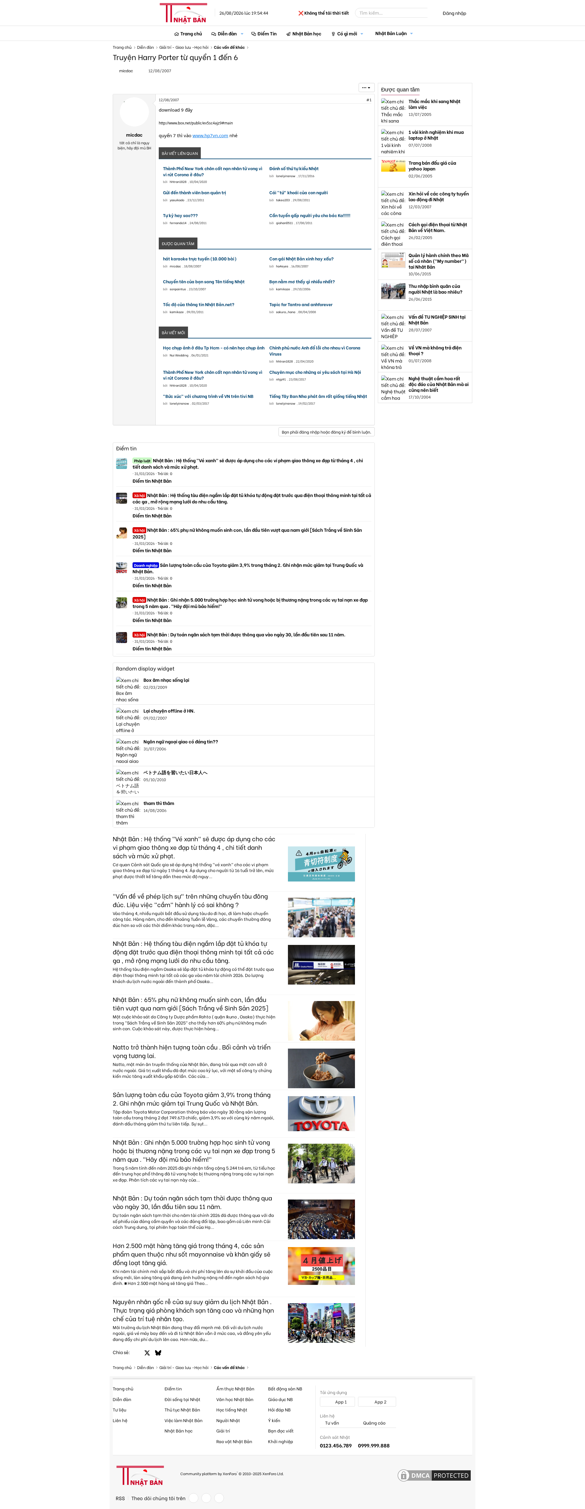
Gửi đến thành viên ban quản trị (194, 192)
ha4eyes (282, 266)
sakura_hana (285, 311)
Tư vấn (331, 1422)
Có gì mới (347, 33)
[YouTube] (219, 1498)
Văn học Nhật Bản (235, 1399)
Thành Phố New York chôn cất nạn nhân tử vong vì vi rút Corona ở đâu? (212, 171)
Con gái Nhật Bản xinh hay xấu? (301, 259)
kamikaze (283, 289)
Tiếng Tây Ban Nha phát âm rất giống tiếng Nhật (318, 396)
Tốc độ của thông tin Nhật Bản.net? (198, 304)
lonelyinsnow (285, 175)
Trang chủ (191, 33)
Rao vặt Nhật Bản (234, 1441)
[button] (242, 33)
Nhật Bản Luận (391, 33)
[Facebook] (193, 1498)
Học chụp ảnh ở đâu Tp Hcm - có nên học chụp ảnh (213, 348)
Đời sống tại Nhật (182, 1399)
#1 (368, 99)
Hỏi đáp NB (279, 1409)
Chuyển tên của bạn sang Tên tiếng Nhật (204, 281)
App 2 (380, 1401)
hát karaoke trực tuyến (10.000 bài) (200, 259)
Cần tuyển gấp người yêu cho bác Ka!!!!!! (309, 215)
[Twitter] (206, 1498)
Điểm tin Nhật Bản (152, 480)
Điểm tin (126, 448)
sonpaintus (178, 289)
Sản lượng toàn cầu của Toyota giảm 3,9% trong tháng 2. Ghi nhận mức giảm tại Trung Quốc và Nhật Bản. (248, 567)
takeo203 (283, 200)
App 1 (340, 1401)
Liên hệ (120, 1420)
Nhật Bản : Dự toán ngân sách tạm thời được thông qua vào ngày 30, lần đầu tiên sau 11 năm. (240, 634)
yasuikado (177, 200)
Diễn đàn (227, 33)
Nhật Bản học (306, 33)
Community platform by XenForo (232, 1473)
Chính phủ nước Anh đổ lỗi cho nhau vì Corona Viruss (314, 350)
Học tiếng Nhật (231, 1409)
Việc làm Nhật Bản (184, 1420)
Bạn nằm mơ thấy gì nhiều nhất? (302, 281)
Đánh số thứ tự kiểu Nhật (294, 168)
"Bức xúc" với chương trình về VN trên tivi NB (208, 396)
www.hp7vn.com (210, 135)
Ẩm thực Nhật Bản (235, 1388)
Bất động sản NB (285, 1388)
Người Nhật (228, 1420)
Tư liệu (119, 1409)
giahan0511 (284, 222)
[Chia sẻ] (356, 99)
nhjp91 (281, 379)
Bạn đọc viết (281, 1430)
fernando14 (178, 222)
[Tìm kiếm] (432, 13)
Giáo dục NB (280, 1399)
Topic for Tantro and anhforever (300, 304)
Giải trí (223, 1430)
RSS (120, 1498)
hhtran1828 (178, 181)
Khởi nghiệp (280, 1441)
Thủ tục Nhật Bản (182, 1409)
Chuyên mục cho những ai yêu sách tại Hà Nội (315, 372)
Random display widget (145, 668)
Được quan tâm (400, 90)
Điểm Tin (267, 33)
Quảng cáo (373, 1422)
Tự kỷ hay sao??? (180, 215)
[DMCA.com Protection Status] (434, 1476)
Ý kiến (274, 1420)
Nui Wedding (179, 355)
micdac (175, 266)
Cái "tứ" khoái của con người (298, 192)
